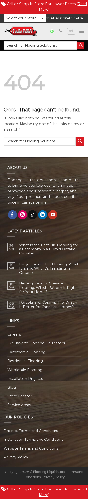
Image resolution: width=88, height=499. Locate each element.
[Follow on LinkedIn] (42, 214)
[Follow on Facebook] (12, 214)
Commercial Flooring (26, 352)
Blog (11, 387)
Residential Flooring (25, 361)
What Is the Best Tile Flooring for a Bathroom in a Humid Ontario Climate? (48, 249)
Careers (14, 334)
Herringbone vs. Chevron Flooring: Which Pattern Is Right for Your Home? (48, 287)
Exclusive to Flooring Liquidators (36, 343)
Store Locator (19, 396)
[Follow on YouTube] (52, 214)
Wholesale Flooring (24, 370)
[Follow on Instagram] (22, 214)
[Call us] (61, 31)
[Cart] (71, 31)
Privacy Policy (16, 457)
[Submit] (80, 45)
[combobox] (40, 45)
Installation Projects (25, 378)
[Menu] (81, 31)
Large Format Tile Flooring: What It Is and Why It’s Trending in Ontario (48, 268)
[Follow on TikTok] (32, 214)
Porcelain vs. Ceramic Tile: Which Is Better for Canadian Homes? (48, 305)
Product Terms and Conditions (31, 431)
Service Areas (19, 405)
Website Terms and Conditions (31, 448)
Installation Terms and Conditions (33, 439)
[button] (25, 18)
